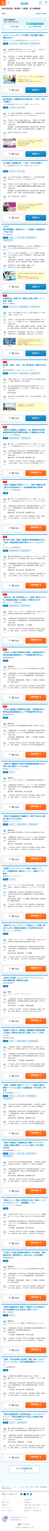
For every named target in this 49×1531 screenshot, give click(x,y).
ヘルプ (4, 1499)
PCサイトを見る (7, 1510)
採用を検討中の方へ (30, 1508)
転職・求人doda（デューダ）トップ (11, 1487)
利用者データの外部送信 (32, 1510)
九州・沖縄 (25, 1487)
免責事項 (4, 1505)
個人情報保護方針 (15, 1520)
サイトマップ (6, 1508)
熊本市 (36, 1487)
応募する (35, 90)
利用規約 (27, 1502)
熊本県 (31, 1487)
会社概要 (27, 1499)
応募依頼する (36, 473)
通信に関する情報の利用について (34, 1505)
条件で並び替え (42, 13)
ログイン (8, 4)
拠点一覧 (4, 1502)
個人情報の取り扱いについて (19, 1517)
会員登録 (3, 4)
